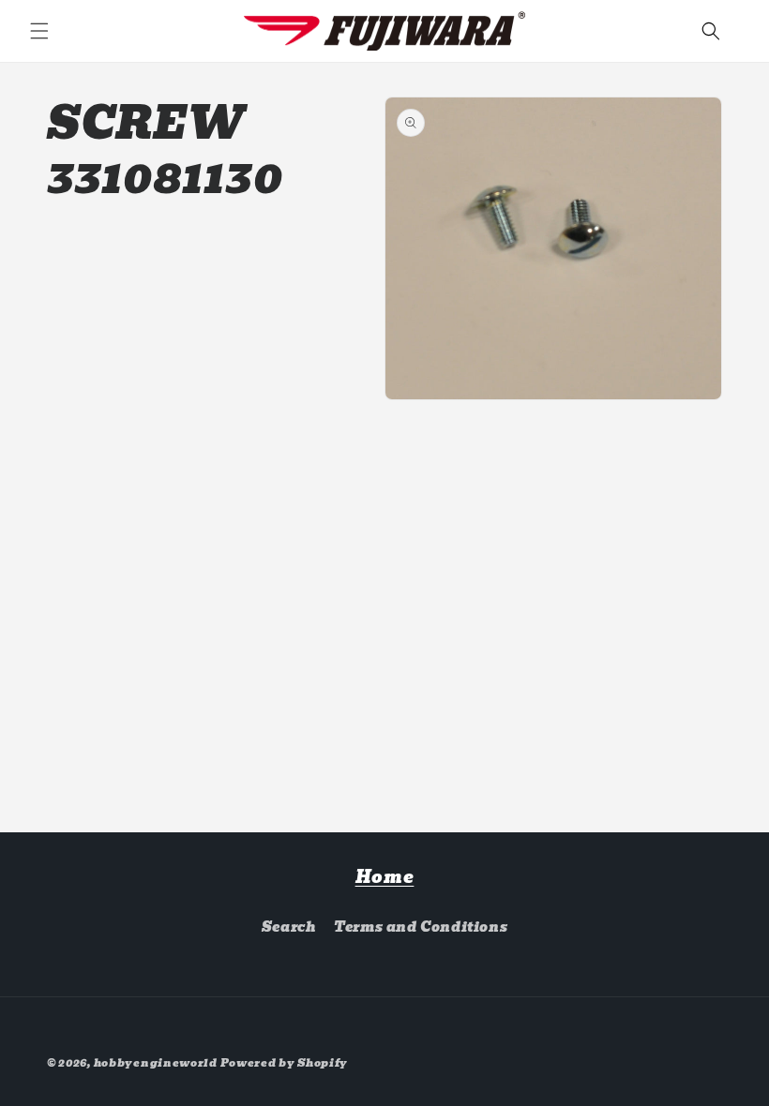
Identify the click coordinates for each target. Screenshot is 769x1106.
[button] (39, 31)
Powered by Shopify (284, 1062)
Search (289, 927)
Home (385, 876)
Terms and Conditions (420, 927)
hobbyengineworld (156, 1062)
